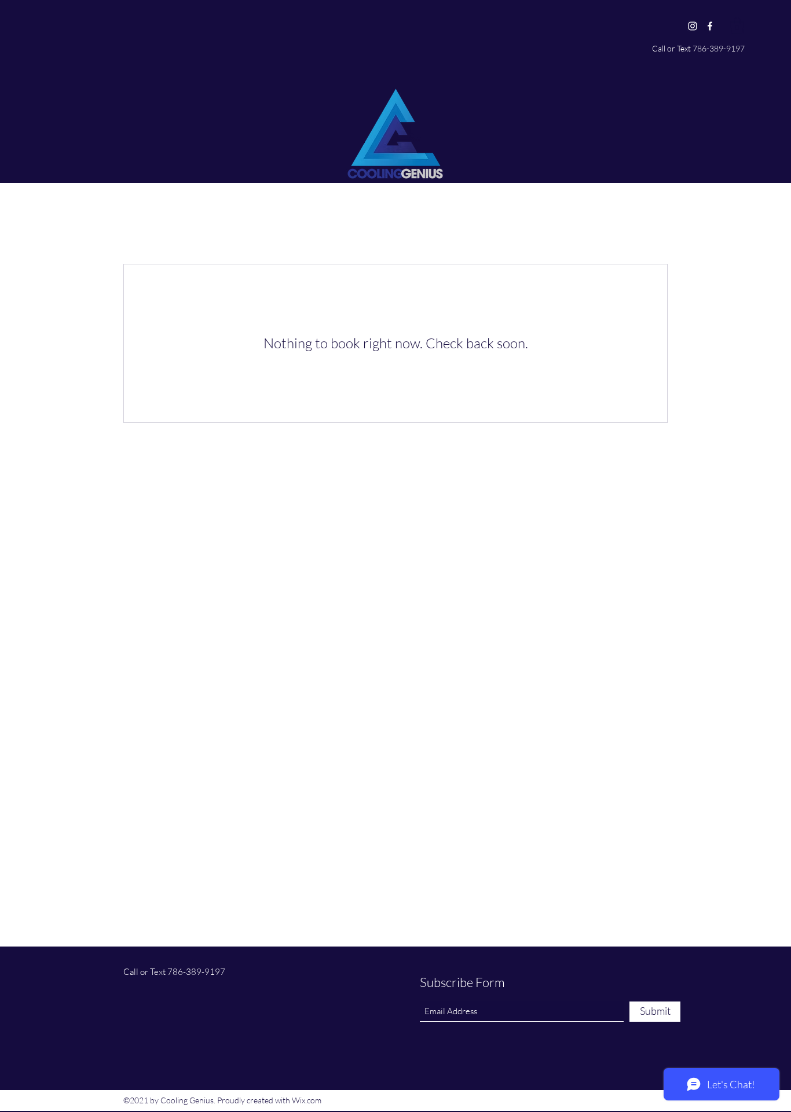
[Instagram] (692, 26)
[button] (737, 25)
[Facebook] (710, 26)
